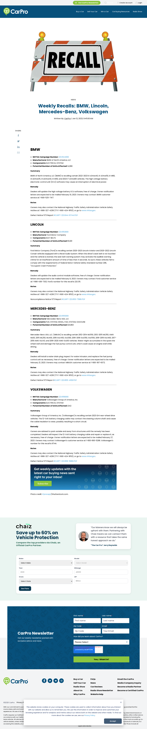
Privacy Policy (89, 715)
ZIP (75, 577)
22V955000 (64, 316)
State (21, 577)
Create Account (125, 3)
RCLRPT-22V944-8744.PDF (66, 215)
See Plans (25, 588)
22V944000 (64, 157)
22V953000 (63, 232)
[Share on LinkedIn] (18, 147)
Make (21, 558)
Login (140, 3)
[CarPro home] (24, 12)
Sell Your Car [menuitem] (92, 11)
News (73, 99)
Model (76, 558)
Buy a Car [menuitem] (80, 11)
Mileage (77, 568)
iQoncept (46, 494)
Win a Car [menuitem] (105, 11)
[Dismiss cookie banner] (121, 702)
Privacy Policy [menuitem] (22, 702)
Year (21, 568)
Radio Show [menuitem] (137, 11)
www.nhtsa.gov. (89, 210)
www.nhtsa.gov (88, 294)
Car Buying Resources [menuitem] (121, 11)
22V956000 (63, 396)
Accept (113, 721)
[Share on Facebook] (18, 135)
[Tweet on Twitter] (18, 141)
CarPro (67, 118)
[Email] (18, 152)
